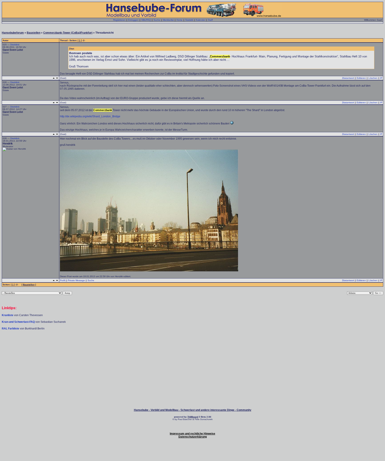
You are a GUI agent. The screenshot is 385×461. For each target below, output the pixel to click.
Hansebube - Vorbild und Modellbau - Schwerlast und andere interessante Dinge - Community (192, 410)
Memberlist (168, 20)
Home (179, 20)
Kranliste (7, 315)
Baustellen (33, 32)
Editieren (361, 78)
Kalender (200, 20)
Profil (62, 280)
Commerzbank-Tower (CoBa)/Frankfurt (67, 32)
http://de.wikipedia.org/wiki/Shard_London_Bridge (90, 116)
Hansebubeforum (13, 32)
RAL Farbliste (11, 328)
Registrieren (119, 20)
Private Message (76, 280)
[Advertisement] (192, 344)
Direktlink (14, 44)
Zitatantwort (348, 78)
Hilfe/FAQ (146, 20)
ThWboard (192, 417)
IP (381, 78)
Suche (157, 20)
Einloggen (133, 20)
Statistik (189, 20)
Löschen (373, 78)
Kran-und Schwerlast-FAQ (18, 321)
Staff (210, 20)
